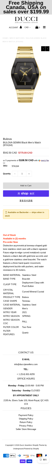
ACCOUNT (14, 27)
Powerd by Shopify (31, 449)
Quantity (7, 174)
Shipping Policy (26, 418)
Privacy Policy (26, 425)
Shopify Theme (38, 445)
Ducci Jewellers (26, 445)
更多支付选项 (25, 200)
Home (5, 38)
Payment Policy (25, 415)
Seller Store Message (26, 429)
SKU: (5, 166)
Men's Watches (17, 38)
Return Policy (26, 422)
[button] (26, 161)
